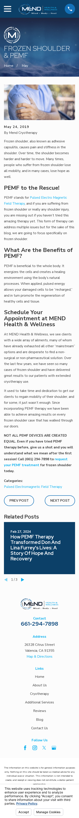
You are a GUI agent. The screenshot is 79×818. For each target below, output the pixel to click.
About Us (39, 685)
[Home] (38, 8)
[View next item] (23, 580)
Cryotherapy (39, 694)
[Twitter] (44, 747)
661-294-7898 (39, 623)
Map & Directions (39, 656)
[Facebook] (25, 747)
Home (39, 677)
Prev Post (19, 500)
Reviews (39, 711)
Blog (39, 719)
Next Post (60, 500)
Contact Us (39, 728)
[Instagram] (34, 747)
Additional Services (39, 702)
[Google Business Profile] (54, 747)
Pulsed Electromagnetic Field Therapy (33, 487)
